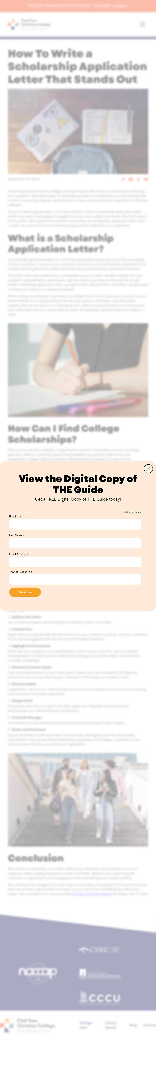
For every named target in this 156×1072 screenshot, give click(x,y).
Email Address (19, 554)
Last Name (17, 535)
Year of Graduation (20, 571)
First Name (17, 516)
